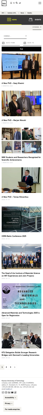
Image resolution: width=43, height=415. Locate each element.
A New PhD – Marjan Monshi (14, 120)
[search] (17, 3)
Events (37, 20)
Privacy (8, 403)
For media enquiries (12, 409)
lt (13, 3)
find (21, 49)
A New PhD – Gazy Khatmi (13, 83)
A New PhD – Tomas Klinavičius (15, 197)
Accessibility (10, 397)
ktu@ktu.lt (9, 389)
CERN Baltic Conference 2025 (14, 236)
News (14, 20)
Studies (36, 27)
